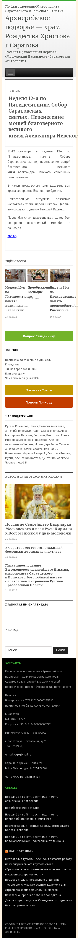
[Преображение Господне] (38, 277)
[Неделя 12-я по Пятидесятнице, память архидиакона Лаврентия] (15, 277)
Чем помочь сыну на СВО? (22, 378)
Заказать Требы (39, 390)
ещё (23, 462)
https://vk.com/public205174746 (26, 768)
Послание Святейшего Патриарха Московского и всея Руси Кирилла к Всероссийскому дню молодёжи (38, 529)
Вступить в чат (30, 776)
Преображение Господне (38, 290)
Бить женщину (15, 373)
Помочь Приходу (39, 402)
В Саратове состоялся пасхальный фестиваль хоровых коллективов (34, 550)
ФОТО (12, 236)
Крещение (12, 364)
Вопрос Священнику (39, 336)
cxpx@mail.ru (22, 754)
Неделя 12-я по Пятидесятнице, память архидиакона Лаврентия (15, 299)
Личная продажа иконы (21, 369)
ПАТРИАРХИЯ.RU (21, 850)
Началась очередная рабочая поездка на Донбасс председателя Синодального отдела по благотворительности (38, 900)
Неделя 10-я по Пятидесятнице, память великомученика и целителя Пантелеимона (34, 839)
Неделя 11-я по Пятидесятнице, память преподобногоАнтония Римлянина (60, 299)
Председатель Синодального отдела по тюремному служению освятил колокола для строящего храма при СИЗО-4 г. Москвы (35, 885)
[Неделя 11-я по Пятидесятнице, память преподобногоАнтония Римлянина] (60, 277)
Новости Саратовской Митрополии (33, 476)
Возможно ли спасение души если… (29, 360)
